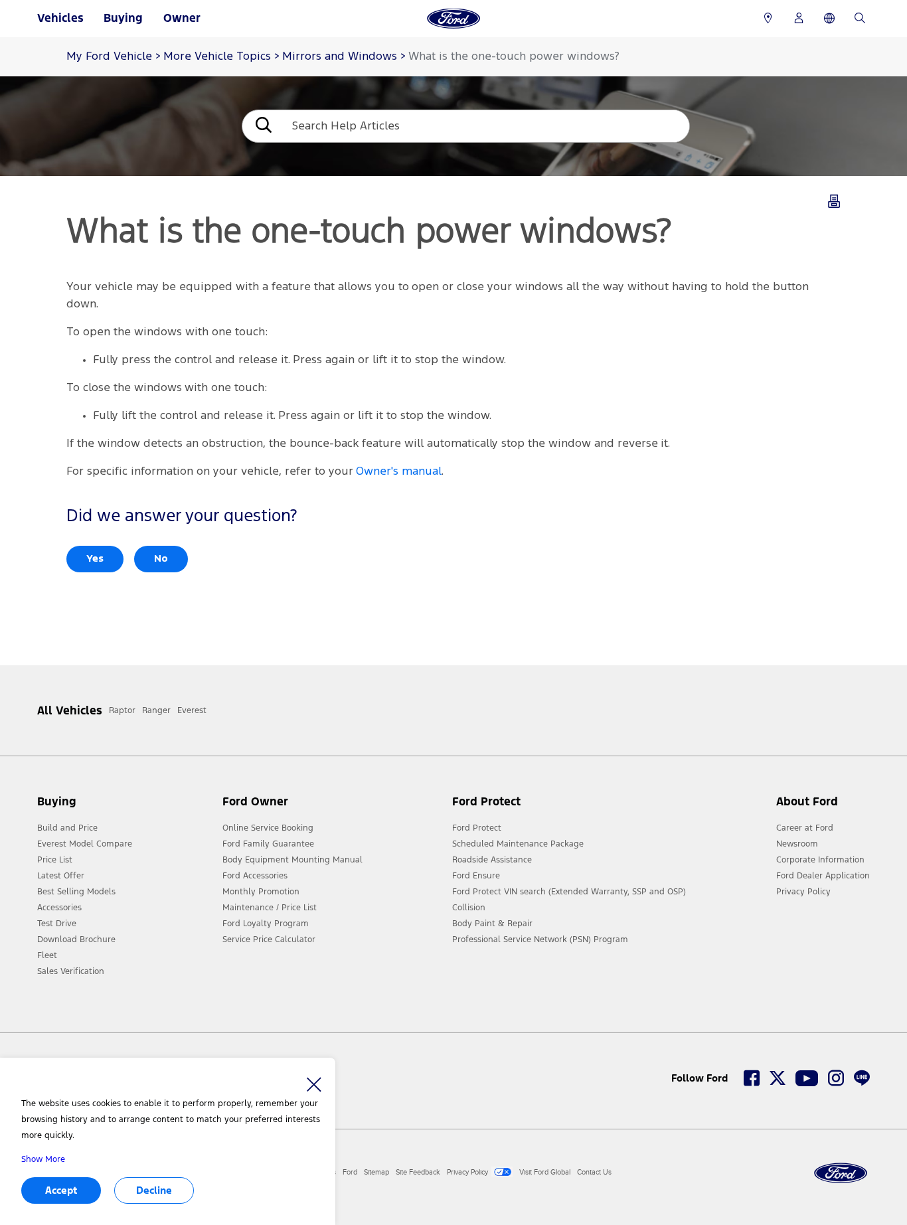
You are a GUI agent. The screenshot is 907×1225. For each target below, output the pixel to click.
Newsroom (797, 844)
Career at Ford (804, 828)
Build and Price (67, 828)
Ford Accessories (255, 875)
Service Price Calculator (268, 939)
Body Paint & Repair (492, 923)
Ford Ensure (476, 875)
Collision (468, 907)
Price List (54, 860)
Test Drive (56, 923)
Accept (61, 1190)
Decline (154, 1190)
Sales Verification (70, 971)
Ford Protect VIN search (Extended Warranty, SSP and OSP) (569, 891)
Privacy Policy (803, 891)
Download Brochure (76, 939)
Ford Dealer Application (823, 875)
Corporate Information (820, 860)
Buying (123, 18)
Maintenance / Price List (269, 907)
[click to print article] (834, 204)
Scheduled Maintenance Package (518, 844)
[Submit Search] (262, 126)
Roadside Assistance (492, 860)
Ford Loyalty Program (265, 923)
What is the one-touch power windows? (513, 57)
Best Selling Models (76, 891)
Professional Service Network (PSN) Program (540, 939)
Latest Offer (60, 875)
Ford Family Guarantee (268, 844)
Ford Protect (476, 828)
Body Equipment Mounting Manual (292, 860)
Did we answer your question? (181, 516)
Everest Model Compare (84, 844)
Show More (43, 1159)
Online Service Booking (267, 828)
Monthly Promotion (260, 891)
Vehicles (60, 18)
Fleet (47, 955)
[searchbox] (485, 126)
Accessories (59, 907)
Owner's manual (399, 472)
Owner (182, 18)
